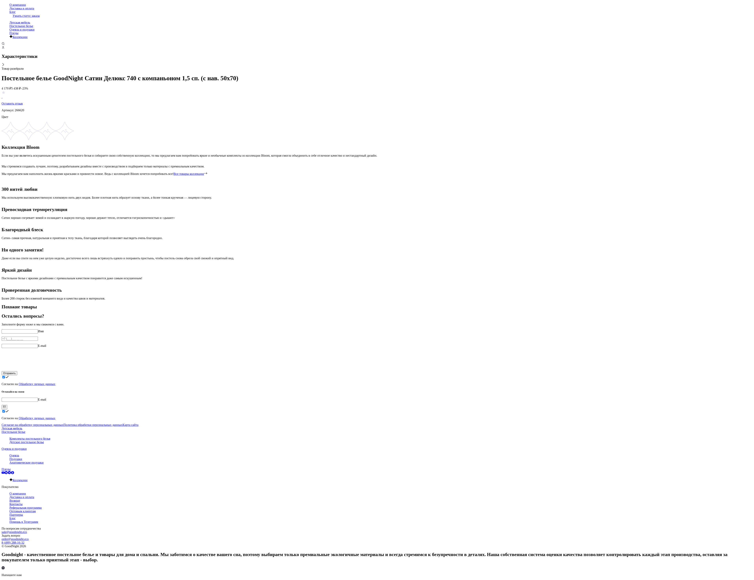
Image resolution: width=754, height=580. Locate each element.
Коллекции (20, 37)
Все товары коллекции (189, 173)
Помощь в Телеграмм (23, 521)
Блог (12, 12)
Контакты (16, 504)
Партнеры (16, 514)
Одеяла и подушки (22, 29)
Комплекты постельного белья (29, 438)
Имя (41, 331)
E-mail (42, 345)
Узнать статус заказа (26, 15)
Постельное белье (21, 26)
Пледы (13, 33)
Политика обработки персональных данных (93, 425)
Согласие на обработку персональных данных (32, 425)
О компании (17, 4)
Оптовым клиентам (22, 511)
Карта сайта (130, 425)
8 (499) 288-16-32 (13, 542)
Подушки (15, 459)
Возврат (14, 500)
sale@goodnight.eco (14, 532)
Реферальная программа (25, 507)
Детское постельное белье (26, 442)
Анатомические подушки (26, 462)
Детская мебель (19, 22)
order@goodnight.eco (15, 539)
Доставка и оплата (21, 8)
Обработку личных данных (37, 384)
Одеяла (14, 455)
